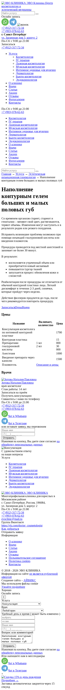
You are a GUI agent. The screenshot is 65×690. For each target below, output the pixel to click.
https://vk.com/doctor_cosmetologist (21, 525)
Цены (18, 307)
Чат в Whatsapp (17, 416)
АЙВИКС (29, 580)
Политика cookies (19, 561)
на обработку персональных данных (30, 443)
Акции (13, 92)
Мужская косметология (30, 66)
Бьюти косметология (28, 76)
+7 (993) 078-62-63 (12, 31)
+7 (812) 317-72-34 (12, 27)
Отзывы (14, 96)
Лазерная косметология (30, 63)
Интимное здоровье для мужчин (36, 70)
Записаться (8, 307)
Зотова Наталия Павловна (17, 382)
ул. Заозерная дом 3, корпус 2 (19, 37)
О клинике (15, 83)
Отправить (8, 437)
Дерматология (24, 73)
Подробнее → (10, 680)
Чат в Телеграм (17, 423)
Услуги (13, 53)
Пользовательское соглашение (27, 557)
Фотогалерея (16, 99)
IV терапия (22, 60)
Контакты (15, 102)
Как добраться (10, 528)
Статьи (13, 89)
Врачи (12, 86)
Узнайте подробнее (13, 586)
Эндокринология (26, 79)
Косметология (24, 56)
